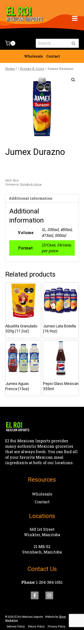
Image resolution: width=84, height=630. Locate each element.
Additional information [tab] (30, 198)
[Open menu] (75, 18)
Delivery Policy (16, 626)
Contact (53, 56)
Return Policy (36, 626)
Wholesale (33, 56)
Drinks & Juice (31, 184)
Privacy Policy (56, 626)
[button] (73, 80)
